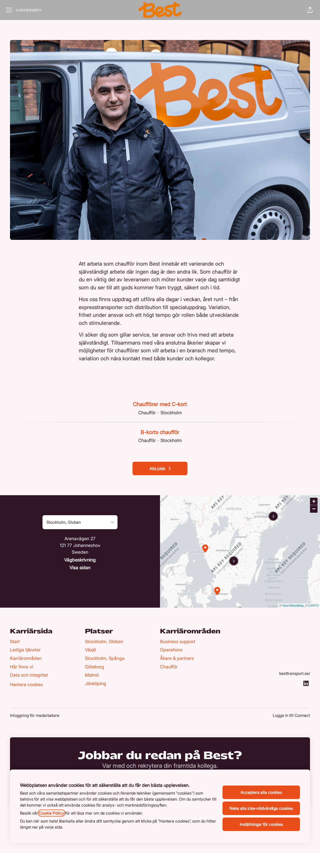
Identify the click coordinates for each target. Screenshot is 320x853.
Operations (171, 649)
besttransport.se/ (294, 673)
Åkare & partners (177, 658)
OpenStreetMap (293, 605)
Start (15, 641)
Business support (177, 641)
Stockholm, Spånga (104, 658)
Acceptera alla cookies (261, 792)
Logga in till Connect (291, 715)
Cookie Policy (51, 813)
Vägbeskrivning (80, 559)
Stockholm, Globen (104, 641)
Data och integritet (29, 675)
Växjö (90, 649)
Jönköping (95, 683)
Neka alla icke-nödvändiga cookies (261, 808)
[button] (310, 10)
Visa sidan (80, 567)
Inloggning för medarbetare (34, 715)
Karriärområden (26, 658)
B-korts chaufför (160, 432)
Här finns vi (21, 666)
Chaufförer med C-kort (160, 404)
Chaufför (169, 666)
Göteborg (94, 666)
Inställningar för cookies (261, 824)
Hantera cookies (26, 684)
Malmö (92, 675)
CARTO (313, 605)
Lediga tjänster (25, 649)
